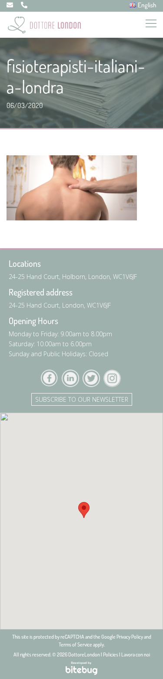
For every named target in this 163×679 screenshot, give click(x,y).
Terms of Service (75, 644)
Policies (110, 654)
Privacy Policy (129, 636)
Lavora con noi (135, 654)
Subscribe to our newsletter (81, 399)
